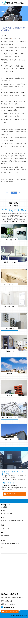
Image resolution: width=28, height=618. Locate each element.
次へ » (20, 193)
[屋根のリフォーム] (14, 432)
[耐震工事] (14, 387)
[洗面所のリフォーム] (14, 254)
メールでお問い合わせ (11, 611)
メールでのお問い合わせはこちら (16, 493)
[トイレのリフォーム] (14, 276)
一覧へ (14, 192)
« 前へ (7, 193)
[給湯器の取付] (14, 321)
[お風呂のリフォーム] (14, 298)
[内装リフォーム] (14, 343)
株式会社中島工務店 (10, 594)
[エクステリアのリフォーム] (14, 409)
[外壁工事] (14, 365)
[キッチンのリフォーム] (14, 232)
